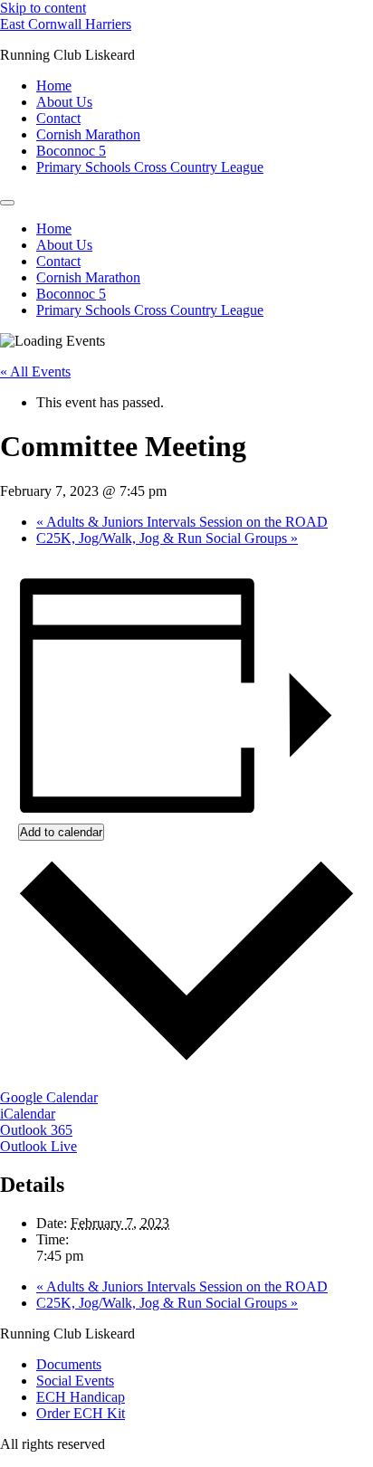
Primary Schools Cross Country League (149, 167)
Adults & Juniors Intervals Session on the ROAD (182, 521)
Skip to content (43, 7)
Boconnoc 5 (71, 150)
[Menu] (7, 202)
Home (54, 85)
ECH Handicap (80, 1397)
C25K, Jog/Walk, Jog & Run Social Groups (167, 538)
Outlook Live (38, 1146)
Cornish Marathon (88, 134)
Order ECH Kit (80, 1413)
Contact (58, 118)
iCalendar (27, 1113)
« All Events (35, 371)
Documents (68, 1364)
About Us (64, 102)
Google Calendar (49, 1097)
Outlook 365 (36, 1130)
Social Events (75, 1380)
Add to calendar (61, 832)
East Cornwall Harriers (65, 24)
